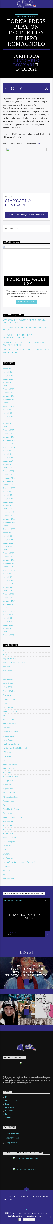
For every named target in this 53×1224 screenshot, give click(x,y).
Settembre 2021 (9, 570)
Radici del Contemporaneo (13, 817)
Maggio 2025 (8, 420)
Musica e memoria (10, 768)
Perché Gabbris (11, 1100)
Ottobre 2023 (8, 485)
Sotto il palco (8, 850)
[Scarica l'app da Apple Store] (26, 1172)
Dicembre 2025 (9, 396)
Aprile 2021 (7, 587)
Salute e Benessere (10, 838)
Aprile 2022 (7, 546)
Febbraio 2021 (8, 594)
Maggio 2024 (8, 461)
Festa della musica (10, 711)
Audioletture (7, 671)
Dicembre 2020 (9, 601)
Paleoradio (7, 785)
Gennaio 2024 (8, 475)
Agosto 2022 (8, 533)
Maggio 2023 (8, 502)
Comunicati (7, 675)
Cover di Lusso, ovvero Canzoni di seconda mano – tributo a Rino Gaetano (26, 970)
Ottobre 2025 (8, 403)
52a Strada (7, 655)
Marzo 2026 (7, 386)
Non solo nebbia (9, 773)
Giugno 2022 (8, 539)
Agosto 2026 (8, 369)
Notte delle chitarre (10, 777)
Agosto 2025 (8, 410)
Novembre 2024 (9, 440)
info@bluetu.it (11, 1143)
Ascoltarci (6, 667)
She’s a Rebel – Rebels (27, 1005)
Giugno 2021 (8, 580)
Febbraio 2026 (8, 389)
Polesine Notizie (9, 801)
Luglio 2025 (7, 413)
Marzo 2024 (7, 468)
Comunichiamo (8, 679)
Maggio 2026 (8, 379)
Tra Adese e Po (8, 858)
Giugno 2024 (8, 457)
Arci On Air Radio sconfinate (14, 663)
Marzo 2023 (7, 509)
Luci (4, 760)
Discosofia (7, 695)
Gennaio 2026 (8, 393)
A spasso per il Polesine (12, 659)
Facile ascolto (8, 707)
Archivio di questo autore (26, 214)
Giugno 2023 (8, 499)
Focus (5, 716)
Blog (7, 1104)
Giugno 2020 (8, 621)
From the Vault (8, 720)
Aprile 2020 (7, 628)
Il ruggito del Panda (10, 732)
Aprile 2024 (7, 464)
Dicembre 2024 (9, 437)
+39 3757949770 (12, 1138)
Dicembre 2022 (9, 519)
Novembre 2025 (9, 399)
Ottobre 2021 (8, 567)
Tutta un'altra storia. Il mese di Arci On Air (19, 862)
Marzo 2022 (7, 550)
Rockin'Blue (7, 825)
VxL (4, 874)
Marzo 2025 (7, 427)
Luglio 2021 (7, 577)
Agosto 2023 (8, 492)
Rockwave (7, 829)
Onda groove (8, 781)
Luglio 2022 (7, 536)
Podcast (8, 1114)
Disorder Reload (9, 699)
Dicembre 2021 (9, 560)
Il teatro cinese (8, 736)
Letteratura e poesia (10, 756)
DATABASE (8, 687)
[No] (49, 1217)
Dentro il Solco (9, 691)
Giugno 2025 (8, 416)
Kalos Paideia (8, 740)
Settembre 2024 (9, 447)
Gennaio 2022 (8, 557)
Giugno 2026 (8, 375)
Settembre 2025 (9, 406)
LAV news (7, 752)
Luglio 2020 (7, 618)
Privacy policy (28, 1220)
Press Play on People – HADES (27, 916)
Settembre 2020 (9, 611)
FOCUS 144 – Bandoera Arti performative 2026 (19, 336)
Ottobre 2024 (8, 444)
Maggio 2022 (8, 543)
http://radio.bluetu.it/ (15, 1133)
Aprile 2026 (7, 382)
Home (7, 1097)
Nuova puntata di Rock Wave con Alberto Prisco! (24, 343)
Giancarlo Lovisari (26, 62)
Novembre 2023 (9, 481)
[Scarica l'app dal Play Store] (26, 1161)
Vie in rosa (7, 870)
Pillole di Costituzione (11, 793)
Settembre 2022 (9, 529)
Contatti (8, 1118)
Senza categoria (9, 842)
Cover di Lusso (8, 683)
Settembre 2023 (9, 488)
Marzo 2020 (7, 632)
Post (4, 805)
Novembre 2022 (9, 522)
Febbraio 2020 (8, 635)
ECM (5, 703)
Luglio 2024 (7, 454)
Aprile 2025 (7, 423)
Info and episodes (26, 302)
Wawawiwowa (8, 878)
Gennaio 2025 (8, 434)
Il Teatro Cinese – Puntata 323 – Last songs (26, 328)
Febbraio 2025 (8, 430)
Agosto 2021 (8, 574)
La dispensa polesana (11, 744)
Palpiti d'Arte (8, 789)
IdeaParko (6, 728)
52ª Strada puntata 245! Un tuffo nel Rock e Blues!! (26, 351)
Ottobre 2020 (8, 608)
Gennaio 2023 (8, 516)
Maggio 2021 (8, 584)
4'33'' (5, 650)
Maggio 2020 (8, 625)
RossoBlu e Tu (8, 834)
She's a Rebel (8, 846)
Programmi (9, 1107)
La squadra (9, 1111)
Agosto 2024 (8, 451)
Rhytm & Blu (8, 821)
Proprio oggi (8, 813)
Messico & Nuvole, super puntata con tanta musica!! (24, 321)
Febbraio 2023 (8, 512)
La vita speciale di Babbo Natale (15, 748)
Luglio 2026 (7, 372)
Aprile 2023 (7, 505)
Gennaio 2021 (8, 598)
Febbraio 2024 (8, 471)
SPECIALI (7, 854)
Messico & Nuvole (10, 764)
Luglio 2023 (7, 495)
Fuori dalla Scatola (10, 724)
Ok (20, 1220)
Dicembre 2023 (9, 478)
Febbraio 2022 (8, 553)
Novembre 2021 (9, 563)
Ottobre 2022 (8, 526)
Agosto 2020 (8, 615)
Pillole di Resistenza (10, 797)
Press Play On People (26, 17)
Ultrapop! (6, 866)
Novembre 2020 (9, 604)
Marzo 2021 (7, 591)
